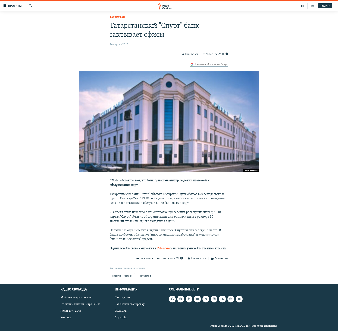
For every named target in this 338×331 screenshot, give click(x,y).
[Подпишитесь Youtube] (197, 299)
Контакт (66, 317)
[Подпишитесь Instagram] (214, 299)
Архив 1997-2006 (71, 311)
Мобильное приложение (76, 297)
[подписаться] (239, 299)
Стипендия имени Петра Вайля (80, 304)
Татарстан (117, 17)
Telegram (163, 248)
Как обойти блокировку (130, 304)
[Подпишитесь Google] (172, 299)
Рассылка (121, 311)
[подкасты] (313, 6)
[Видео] (302, 6)
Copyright (121, 317)
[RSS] (222, 299)
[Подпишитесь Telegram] (205, 299)
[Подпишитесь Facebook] (180, 299)
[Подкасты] (230, 299)
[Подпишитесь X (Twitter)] (189, 299)
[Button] (189, 54)
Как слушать (122, 297)
